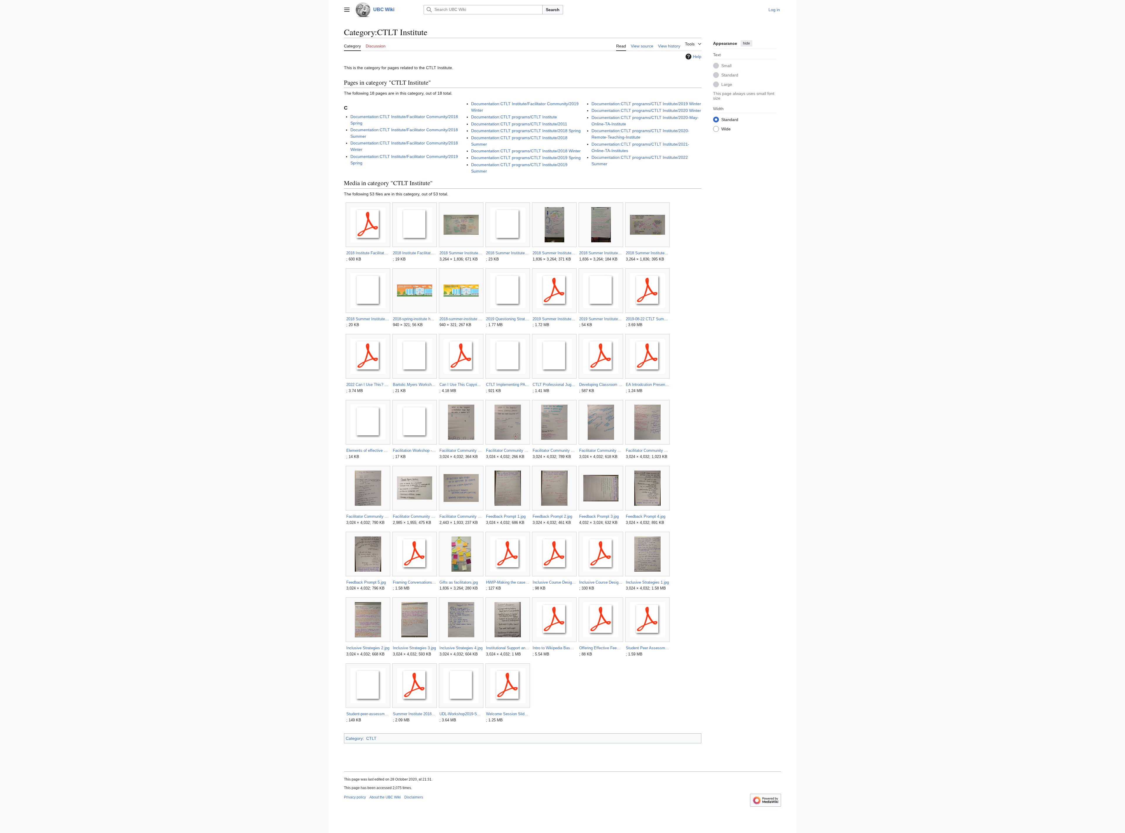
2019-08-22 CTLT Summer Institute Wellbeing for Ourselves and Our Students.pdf (647, 319)
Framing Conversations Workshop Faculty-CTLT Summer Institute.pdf (414, 582)
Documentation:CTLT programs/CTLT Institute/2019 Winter (646, 103)
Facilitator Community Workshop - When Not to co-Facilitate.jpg (461, 516)
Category (354, 738)
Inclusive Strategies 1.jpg (647, 582)
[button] (347, 9)
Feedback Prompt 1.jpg (506, 516)
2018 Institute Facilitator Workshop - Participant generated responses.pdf (367, 253)
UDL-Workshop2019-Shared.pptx (461, 714)
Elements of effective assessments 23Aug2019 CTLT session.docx (367, 450)
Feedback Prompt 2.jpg (552, 516)
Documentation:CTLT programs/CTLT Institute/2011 (519, 124)
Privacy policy (355, 797)
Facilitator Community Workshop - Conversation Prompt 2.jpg (507, 450)
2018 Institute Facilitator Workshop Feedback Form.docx (414, 253)
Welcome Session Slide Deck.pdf (507, 714)
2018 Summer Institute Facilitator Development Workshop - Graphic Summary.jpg (461, 253)
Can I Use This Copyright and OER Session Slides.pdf (461, 384)
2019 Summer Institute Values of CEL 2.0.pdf (554, 319)
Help (697, 56)
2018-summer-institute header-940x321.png (461, 319)
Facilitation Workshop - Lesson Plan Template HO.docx (414, 450)
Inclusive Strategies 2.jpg (367, 648)
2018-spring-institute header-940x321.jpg (414, 319)
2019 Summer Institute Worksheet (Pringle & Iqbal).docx (600, 319)
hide (746, 43)
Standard (729, 74)
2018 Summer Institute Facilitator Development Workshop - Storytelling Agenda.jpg (647, 253)
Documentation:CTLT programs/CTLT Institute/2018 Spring (526, 130)
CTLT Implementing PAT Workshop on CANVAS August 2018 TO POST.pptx (507, 384)
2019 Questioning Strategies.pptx (507, 319)
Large (726, 84)
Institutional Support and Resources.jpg (507, 648)
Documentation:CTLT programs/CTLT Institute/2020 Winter (646, 110)
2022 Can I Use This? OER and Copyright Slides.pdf (367, 384)
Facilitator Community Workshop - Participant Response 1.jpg (600, 450)
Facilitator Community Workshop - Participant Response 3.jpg (367, 516)
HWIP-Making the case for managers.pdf (507, 582)
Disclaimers (413, 797)
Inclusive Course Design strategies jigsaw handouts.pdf (600, 582)
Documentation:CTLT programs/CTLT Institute (514, 117)
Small (726, 65)
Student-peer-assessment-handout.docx (367, 714)
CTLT (371, 738)
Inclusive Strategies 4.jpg (461, 648)
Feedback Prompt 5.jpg (366, 582)
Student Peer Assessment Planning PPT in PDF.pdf (647, 648)
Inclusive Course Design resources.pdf (554, 582)
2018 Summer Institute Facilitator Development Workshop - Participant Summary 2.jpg (600, 253)
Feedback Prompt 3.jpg (599, 516)
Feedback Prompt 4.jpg (645, 516)
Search (553, 9)
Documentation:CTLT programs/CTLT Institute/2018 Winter (526, 151)
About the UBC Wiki (385, 797)
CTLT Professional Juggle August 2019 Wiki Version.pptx (554, 384)
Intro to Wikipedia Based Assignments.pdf (554, 648)
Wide (726, 128)
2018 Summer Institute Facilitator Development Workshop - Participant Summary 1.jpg (554, 253)
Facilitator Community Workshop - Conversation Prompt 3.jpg (554, 450)
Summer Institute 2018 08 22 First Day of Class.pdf (414, 714)
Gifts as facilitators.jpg (458, 582)
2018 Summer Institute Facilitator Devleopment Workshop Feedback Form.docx (367, 319)
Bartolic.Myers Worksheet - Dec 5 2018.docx (414, 384)
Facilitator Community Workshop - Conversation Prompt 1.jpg (461, 450)
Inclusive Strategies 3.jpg (414, 648)
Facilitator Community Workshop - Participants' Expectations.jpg (414, 516)
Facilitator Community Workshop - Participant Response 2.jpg (647, 450)
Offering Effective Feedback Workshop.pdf (600, 648)
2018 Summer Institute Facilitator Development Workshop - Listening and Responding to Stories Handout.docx (507, 253)
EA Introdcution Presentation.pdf (647, 384)
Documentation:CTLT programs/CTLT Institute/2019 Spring (526, 157)
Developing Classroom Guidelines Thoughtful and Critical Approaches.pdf (600, 384)
